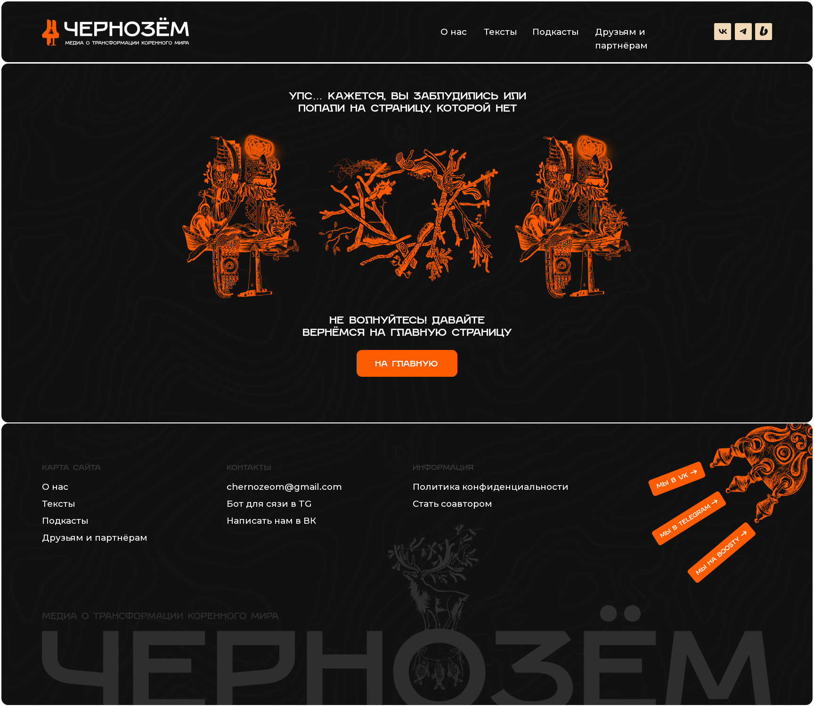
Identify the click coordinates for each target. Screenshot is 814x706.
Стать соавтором (452, 503)
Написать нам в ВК (271, 520)
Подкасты (555, 31)
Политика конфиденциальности (491, 486)
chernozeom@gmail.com (284, 486)
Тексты (500, 31)
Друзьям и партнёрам (621, 38)
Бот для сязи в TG (269, 503)
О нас (453, 31)
